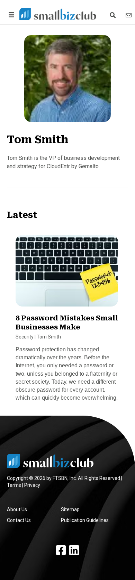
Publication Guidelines (85, 520)
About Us (17, 509)
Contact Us (19, 520)
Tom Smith (49, 337)
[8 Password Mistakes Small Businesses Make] (67, 273)
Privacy (32, 485)
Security (25, 337)
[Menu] (10, 14)
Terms (14, 485)
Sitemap (70, 509)
